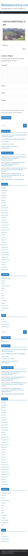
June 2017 (3, 237)
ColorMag (3, 553)
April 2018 (3, 220)
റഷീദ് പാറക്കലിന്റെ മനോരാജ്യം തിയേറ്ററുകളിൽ (13, 139)
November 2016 (5, 254)
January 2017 (4, 249)
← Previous (4, 45)
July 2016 (3, 264)
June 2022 (3, 195)
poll (2, 293)
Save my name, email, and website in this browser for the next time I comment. (12, 111)
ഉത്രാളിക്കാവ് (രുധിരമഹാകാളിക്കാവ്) (15, 179)
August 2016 (4, 262)
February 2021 (4, 207)
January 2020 (4, 215)
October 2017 (4, 227)
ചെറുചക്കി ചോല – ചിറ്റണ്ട (7, 144)
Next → (25, 49)
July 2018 (3, 217)
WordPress (11, 553)
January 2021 (4, 210)
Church (3, 283)
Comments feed (5, 324)
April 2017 (3, 242)
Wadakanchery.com (15, 551)
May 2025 (3, 188)
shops (2, 295)
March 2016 (4, 267)
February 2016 (4, 269)
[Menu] (2, 12)
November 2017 (5, 225)
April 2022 (3, 198)
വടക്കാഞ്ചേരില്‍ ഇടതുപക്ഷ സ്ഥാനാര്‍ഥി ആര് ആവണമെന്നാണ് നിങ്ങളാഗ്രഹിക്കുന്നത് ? (13, 158)
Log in (2, 319)
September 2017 (5, 230)
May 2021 (3, 200)
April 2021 (3, 202)
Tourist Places (4, 305)
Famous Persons (5, 285)
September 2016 (5, 259)
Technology (4, 300)
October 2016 (4, 257)
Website (3, 100)
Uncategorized (4, 308)
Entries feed (4, 321)
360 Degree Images (6, 278)
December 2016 (5, 252)
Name (3, 86)
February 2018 (4, 222)
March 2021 (4, 205)
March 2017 (4, 245)
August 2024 (4, 190)
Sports (2, 298)
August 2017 (4, 232)
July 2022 (3, 193)
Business (3, 281)
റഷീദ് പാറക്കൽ (5, 141)
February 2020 (4, 212)
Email (3, 93)
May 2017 (3, 240)
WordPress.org (5, 326)
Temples (3, 303)
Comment (4, 65)
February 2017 (4, 247)
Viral (2, 310)
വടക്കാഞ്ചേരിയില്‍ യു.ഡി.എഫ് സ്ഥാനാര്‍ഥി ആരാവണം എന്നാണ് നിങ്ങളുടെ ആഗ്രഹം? (14, 169)
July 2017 (3, 235)
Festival (3, 288)
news (2, 290)
